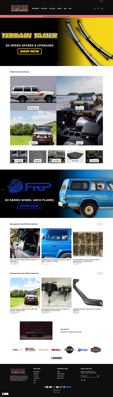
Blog (35, 382)
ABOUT (35, 380)
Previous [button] (3, 189)
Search (58, 371)
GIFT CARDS (52, 8)
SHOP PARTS (44, 8)
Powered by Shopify (56, 392)
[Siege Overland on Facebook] (81, 380)
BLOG (70, 8)
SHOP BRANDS (35, 8)
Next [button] (110, 189)
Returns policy (60, 376)
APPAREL (59, 8)
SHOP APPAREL (36, 378)
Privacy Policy (60, 378)
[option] (56, 16)
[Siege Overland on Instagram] (84, 380)
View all (100, 223)
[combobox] (5, 394)
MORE (65, 8)
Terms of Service (61, 374)
